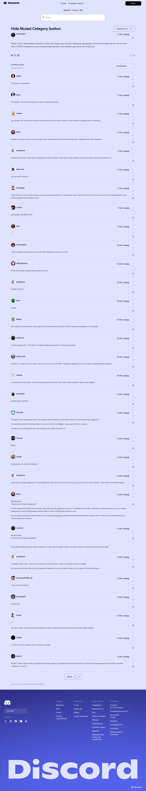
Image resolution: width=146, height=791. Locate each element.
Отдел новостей (81, 716)
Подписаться (122, 29)
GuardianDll (21, 596)
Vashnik (19, 375)
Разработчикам (98, 727)
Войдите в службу (17, 684)
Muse (18, 132)
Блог (94, 712)
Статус (58, 712)
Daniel (18, 615)
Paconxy (19, 438)
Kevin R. (19, 656)
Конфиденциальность (119, 711)
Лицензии (114, 728)
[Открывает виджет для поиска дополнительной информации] (136, 787)
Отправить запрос (76, 3)
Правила (113, 721)
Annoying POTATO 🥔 (24, 578)
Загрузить (60, 705)
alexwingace (21, 34)
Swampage (20, 188)
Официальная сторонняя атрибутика (98, 737)
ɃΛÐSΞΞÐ (19, 338)
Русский (10, 711)
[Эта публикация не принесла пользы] (133, 41)
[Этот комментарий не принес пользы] (133, 83)
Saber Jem (20, 169)
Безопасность (98, 709)
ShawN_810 (20, 356)
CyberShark (20, 150)
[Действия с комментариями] (133, 86)
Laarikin (19, 207)
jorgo (18, 95)
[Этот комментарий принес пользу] (133, 76)
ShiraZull (19, 412)
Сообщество (97, 724)
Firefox (19, 637)
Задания (95, 731)
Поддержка (96, 705)
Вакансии (78, 709)
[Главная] (11, 3)
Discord (67, 10)
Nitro (58, 709)
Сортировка (121, 66)
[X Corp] (15, 55)
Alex (18, 226)
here (61, 424)
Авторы (95, 720)
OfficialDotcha (21, 263)
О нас (76, 705)
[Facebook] (12, 55)
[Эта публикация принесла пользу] (133, 35)
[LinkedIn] (18, 55)
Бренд (76, 712)
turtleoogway (21, 245)
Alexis (18, 76)
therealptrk (20, 394)
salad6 (18, 457)
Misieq (18, 319)
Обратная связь (98, 716)
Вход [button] (133, 3)
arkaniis (19, 113)
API (81, 10)
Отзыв (63, 3)
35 (134, 55)
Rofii (18, 301)
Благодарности (116, 725)
